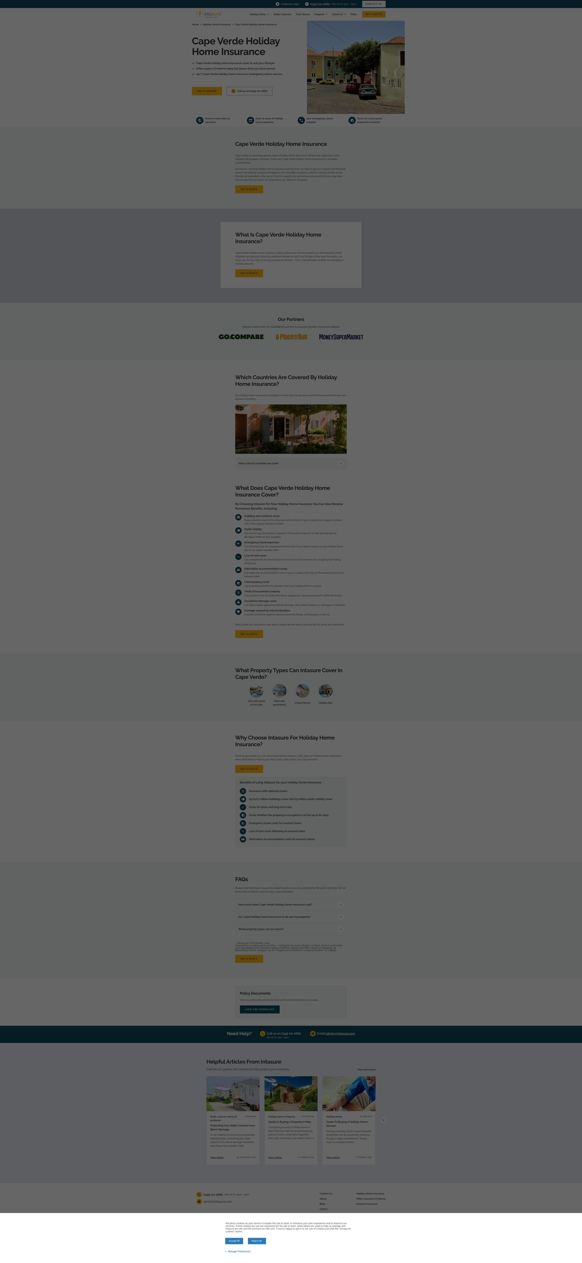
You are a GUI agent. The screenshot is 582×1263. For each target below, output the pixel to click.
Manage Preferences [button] (239, 1251)
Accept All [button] (234, 1241)
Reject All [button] (257, 1241)
